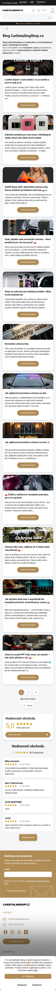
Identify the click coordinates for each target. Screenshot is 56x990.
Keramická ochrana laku (17, 344)
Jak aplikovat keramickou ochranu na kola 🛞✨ (27, 444)
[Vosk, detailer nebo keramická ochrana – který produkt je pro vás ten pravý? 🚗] (28, 227)
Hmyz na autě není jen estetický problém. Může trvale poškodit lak (28, 293)
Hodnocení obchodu (28, 746)
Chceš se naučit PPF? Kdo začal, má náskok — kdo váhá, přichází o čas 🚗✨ (27, 656)
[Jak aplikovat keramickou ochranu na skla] (28, 381)
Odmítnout (37, 985)
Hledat (49, 18)
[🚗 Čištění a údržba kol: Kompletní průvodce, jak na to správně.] (28, 482)
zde (36, 970)
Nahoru (30, 706)
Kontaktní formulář (16, 941)
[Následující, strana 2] (28, 692)
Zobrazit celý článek (28, 105)
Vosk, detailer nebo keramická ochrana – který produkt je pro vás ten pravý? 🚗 (28, 241)
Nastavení (22, 985)
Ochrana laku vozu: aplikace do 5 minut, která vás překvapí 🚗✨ (27, 548)
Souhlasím (29, 976)
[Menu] (52, 10)
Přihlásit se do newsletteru (16, 891)
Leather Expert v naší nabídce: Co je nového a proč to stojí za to (27, 81)
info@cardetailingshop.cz (19, 919)
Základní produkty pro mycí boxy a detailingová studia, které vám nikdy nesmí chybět (28, 136)
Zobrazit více (28, 837)
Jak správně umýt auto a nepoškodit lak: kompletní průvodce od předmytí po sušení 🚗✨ (27, 602)
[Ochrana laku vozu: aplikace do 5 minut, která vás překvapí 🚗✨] (28, 535)
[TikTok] (25, 931)
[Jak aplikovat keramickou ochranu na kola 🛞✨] (28, 430)
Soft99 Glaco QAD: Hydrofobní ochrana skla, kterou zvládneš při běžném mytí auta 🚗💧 (26, 188)
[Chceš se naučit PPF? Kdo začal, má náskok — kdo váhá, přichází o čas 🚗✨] (28, 642)
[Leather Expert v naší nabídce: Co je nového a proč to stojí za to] (28, 68)
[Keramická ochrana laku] (28, 332)
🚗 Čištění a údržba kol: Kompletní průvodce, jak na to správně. (27, 496)
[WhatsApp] (18, 931)
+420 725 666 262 (16, 924)
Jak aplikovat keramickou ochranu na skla (25, 393)
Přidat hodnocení (14, 735)
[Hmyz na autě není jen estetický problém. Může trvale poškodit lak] (28, 279)
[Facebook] (5, 931)
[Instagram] (12, 931)
